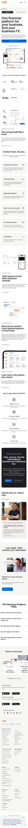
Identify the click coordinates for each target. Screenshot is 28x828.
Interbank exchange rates (7, 755)
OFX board (4, 805)
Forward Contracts (5, 740)
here (11, 678)
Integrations (17, 740)
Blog (15, 755)
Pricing (16, 742)
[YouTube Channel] (17, 713)
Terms (25, 825)
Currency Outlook (18, 751)
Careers (3, 809)
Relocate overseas (5, 778)
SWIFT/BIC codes (5, 762)
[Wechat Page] (14, 713)
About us (3, 791)
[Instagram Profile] (20, 713)
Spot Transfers (5, 738)
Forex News (17, 753)
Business (21, 662)
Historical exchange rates (7, 756)
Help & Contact (12, 724)
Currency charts (5, 760)
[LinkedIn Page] (8, 713)
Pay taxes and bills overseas (7, 780)
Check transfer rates (6, 769)
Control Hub (17, 730)
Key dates (16, 795)
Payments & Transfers (6, 732)
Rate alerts (4, 758)
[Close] (22, 817)
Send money (4, 771)
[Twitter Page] (11, 713)
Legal (3, 793)
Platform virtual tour (6, 751)
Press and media (18, 771)
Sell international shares (6, 785)
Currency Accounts (5, 744)
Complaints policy (5, 795)
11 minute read (10, 667)
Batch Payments (18, 738)
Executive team (5, 807)
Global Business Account (6, 730)
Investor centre (17, 791)
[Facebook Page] (4, 713)
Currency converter (5, 753)
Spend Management (18, 732)
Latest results (17, 793)
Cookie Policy (13, 824)
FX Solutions (4, 736)
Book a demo (18, 724)
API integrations (17, 769)
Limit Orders (4, 742)
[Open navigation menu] (25, 2)
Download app (4, 773)
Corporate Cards (5, 734)
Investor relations (18, 797)
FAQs (7, 724)
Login (21, 2)
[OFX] (4, 2)
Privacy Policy (4, 797)
